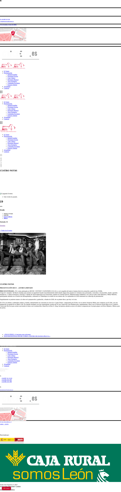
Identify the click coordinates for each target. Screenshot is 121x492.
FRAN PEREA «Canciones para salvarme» (17, 334)
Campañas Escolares (14, 361)
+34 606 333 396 (6, 381)
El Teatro (6, 349)
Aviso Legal (3, 486)
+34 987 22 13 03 (6, 378)
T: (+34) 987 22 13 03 (5, 19)
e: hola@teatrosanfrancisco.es (7, 21)
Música (6, 218)
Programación (8, 350)
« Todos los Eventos (6, 230)
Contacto (6, 366)
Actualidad (7, 364)
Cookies (18, 486)
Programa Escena (13, 354)
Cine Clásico (11, 355)
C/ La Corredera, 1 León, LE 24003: (8, 24)
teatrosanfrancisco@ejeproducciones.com (6, 389)
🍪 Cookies (6, 488)
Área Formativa (12, 359)
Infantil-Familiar (12, 352)
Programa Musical (13, 357)
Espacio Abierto (8, 216)
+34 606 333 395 (6, 380)
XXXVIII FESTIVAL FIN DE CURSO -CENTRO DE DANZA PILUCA (27, 336)
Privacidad (11, 486)
